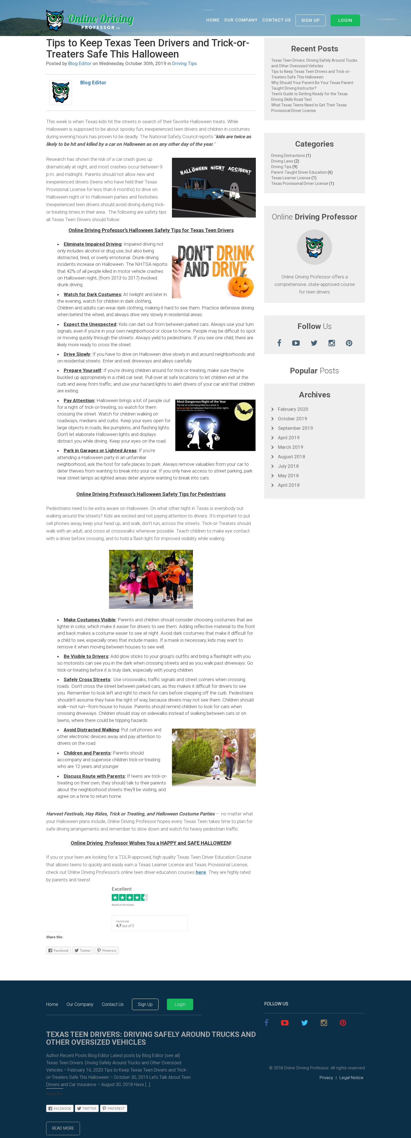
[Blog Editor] (60, 92)
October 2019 (292, 418)
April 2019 (288, 437)
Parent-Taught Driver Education (299, 172)
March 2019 (290, 447)
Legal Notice (351, 1077)
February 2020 (292, 409)
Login (345, 20)
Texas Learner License (291, 178)
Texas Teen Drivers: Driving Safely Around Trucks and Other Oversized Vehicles (151, 1038)
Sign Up (310, 20)
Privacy (326, 1077)
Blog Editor (79, 63)
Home (212, 20)
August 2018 (291, 456)
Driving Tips (184, 63)
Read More (63, 1128)
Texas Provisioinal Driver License (299, 183)
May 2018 (288, 475)
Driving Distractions (288, 155)
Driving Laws (282, 161)
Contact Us (276, 20)
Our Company (241, 20)
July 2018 (288, 466)
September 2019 (295, 428)
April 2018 (288, 485)
